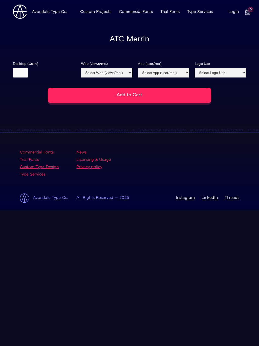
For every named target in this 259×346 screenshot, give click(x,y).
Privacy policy (89, 167)
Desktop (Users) (25, 64)
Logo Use (202, 64)
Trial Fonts (170, 12)
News (81, 153)
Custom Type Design (39, 167)
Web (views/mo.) (94, 64)
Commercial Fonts (136, 12)
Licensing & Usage (93, 160)
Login (233, 12)
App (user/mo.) (149, 64)
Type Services (200, 12)
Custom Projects (95, 12)
